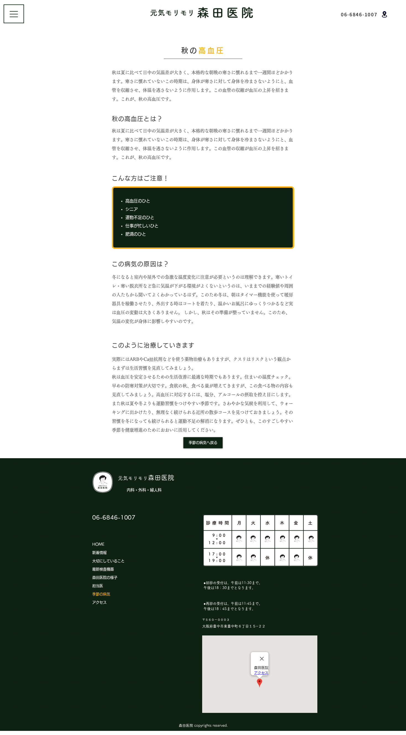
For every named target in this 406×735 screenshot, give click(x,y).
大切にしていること (108, 561)
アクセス (99, 602)
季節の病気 (101, 594)
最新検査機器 (103, 569)
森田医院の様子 (104, 577)
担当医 (97, 586)
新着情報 (99, 552)
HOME (98, 544)
